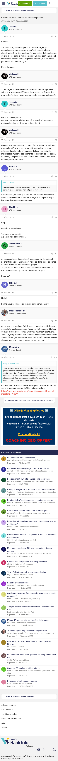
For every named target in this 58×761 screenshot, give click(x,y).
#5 (56, 176)
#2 (56, 84)
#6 (56, 217)
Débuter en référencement (29, 527)
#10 (55, 357)
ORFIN (9, 660)
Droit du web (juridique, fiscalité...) (27, 599)
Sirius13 (10, 540)
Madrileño (11, 623)
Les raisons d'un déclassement (21, 458)
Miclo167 (10, 503)
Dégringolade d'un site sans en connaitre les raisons (30, 500)
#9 (56, 321)
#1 (56, 36)
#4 (56, 140)
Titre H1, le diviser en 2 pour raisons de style (26, 572)
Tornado (7, 21)
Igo (8, 460)
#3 (56, 112)
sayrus (9, 575)
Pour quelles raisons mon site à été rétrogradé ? (28, 510)
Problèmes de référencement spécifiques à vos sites (30, 460)
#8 (56, 293)
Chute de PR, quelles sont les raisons (23, 668)
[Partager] (52, 36)
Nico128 (10, 599)
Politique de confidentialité (11, 719)
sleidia (9, 564)
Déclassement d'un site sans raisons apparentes (28, 479)
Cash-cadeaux (12, 671)
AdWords (20, 647)
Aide (3, 723)
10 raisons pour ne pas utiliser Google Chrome (28, 631)
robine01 (10, 471)
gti (8, 513)
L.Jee (9, 683)
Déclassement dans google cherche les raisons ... (29, 468)
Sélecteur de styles (8, 705)
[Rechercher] (54, 3)
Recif (9, 612)
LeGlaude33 (11, 647)
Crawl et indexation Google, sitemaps (31, 585)
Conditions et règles (9, 714)
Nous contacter (7, 710)
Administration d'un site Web (25, 540)
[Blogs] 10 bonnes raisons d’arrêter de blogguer (28, 620)
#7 (56, 254)
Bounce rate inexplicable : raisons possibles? (27, 561)
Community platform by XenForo (23, 756)
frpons (9, 481)
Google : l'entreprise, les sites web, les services (36, 633)
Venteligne (11, 492)
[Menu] (4, 3)
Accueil (4, 727)
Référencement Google (21, 660)
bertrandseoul (12, 527)
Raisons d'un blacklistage (18, 583)
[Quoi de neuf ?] (49, 3)
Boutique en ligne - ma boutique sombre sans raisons (31, 489)
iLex (8, 553)
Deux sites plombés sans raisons (22, 681)
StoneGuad (11, 585)
